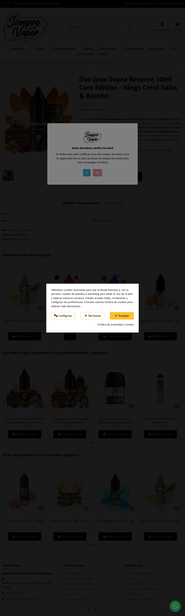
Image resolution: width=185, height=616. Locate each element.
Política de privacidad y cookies (116, 324)
